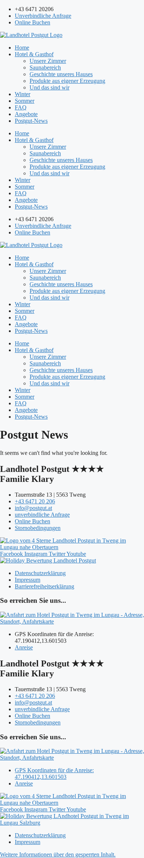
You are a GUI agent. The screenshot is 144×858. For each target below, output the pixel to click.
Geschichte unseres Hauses (61, 74)
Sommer (24, 101)
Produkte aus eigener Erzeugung (67, 81)
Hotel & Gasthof (34, 54)
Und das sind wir (49, 87)
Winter (22, 94)
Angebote (26, 114)
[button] (58, 854)
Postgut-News (31, 121)
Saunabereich (45, 67)
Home (22, 47)
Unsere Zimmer (48, 61)
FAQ (21, 107)
